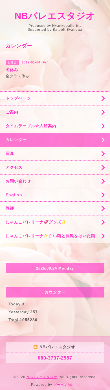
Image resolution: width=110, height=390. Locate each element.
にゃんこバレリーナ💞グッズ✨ (36, 222)
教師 (10, 208)
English (14, 195)
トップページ (18, 98)
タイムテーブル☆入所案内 (31, 126)
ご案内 (12, 112)
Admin (73, 385)
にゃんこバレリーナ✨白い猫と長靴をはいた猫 (50, 235)
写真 (10, 153)
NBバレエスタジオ (55, 16)
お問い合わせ (18, 181)
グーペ (58, 385)
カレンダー (16, 139)
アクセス (14, 167)
